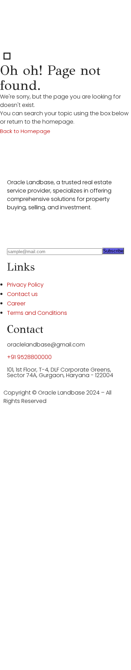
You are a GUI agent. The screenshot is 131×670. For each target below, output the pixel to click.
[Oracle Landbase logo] (39, 156)
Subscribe (113, 251)
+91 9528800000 (29, 357)
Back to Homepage (25, 131)
